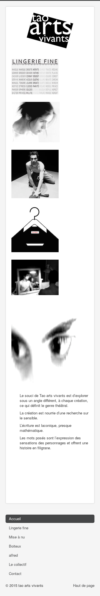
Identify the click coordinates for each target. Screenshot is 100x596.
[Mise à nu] (36, 121)
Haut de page (83, 585)
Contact (15, 573)
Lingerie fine (18, 527)
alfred (13, 555)
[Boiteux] (35, 173)
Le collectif (17, 564)
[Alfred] (35, 228)
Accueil (15, 518)
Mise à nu (17, 537)
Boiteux (15, 546)
